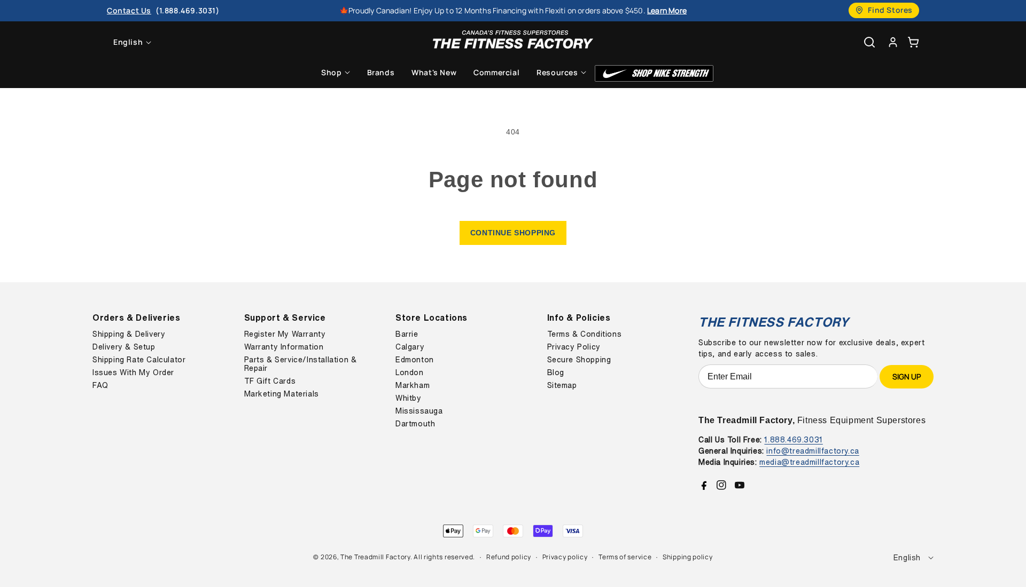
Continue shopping (513, 232)
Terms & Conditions (584, 334)
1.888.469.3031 (793, 439)
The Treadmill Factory (375, 556)
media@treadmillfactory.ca (809, 461)
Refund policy (508, 556)
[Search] (869, 42)
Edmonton (414, 359)
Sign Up (906, 376)
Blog (555, 372)
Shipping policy (688, 556)
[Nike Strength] (654, 73)
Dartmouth (415, 423)
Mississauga (419, 411)
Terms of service (624, 556)
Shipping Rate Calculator (138, 359)
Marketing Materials (281, 394)
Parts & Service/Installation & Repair (300, 363)
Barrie (406, 334)
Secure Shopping (579, 359)
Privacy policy (565, 556)
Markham (412, 385)
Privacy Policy (574, 347)
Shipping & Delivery (128, 334)
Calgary (409, 347)
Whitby (408, 398)
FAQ (100, 385)
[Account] (893, 41)
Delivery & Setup (124, 347)
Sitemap (562, 385)
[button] (913, 41)
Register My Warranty (285, 334)
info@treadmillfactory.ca (812, 450)
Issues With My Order (133, 372)
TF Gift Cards (270, 381)
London (409, 372)
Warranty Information (284, 347)
